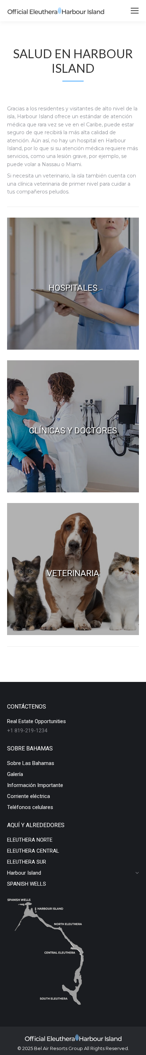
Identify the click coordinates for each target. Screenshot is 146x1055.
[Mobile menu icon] (134, 10)
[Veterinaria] (73, 569)
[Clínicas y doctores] (73, 426)
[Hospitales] (73, 284)
